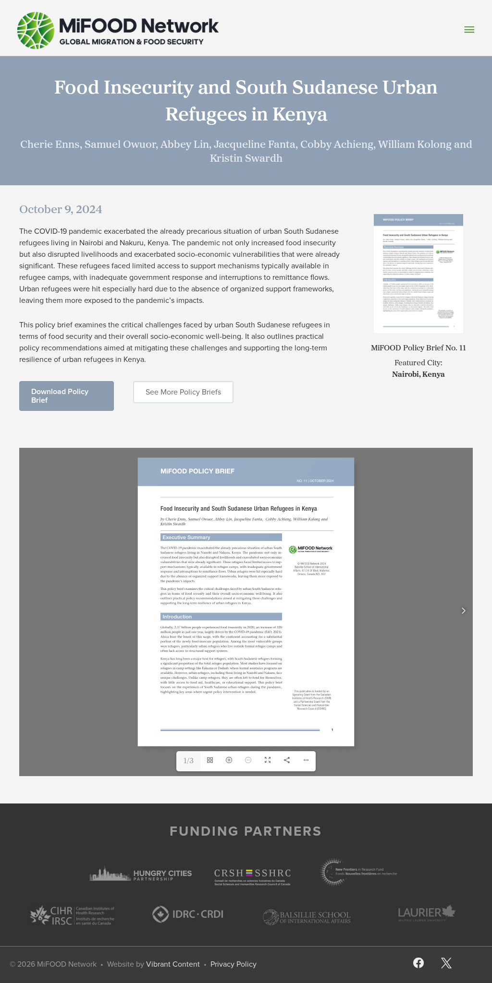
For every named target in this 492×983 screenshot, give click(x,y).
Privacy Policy (233, 964)
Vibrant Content (173, 964)
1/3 (189, 761)
